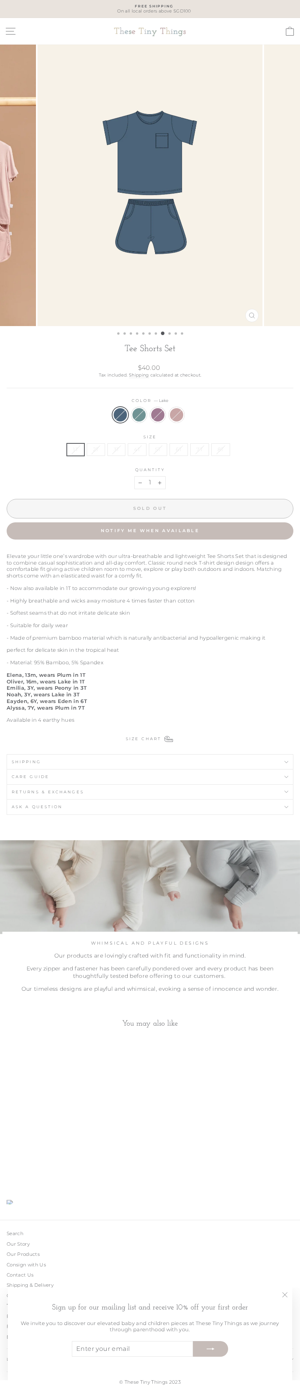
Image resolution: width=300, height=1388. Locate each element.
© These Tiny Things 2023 (150, 1382)
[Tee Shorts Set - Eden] (20, 1173)
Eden (139, 415)
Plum (158, 415)
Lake (120, 415)
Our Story (18, 1244)
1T (75, 449)
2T (96, 449)
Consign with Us (26, 1265)
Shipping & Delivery (30, 1285)
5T (158, 449)
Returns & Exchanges (48, 791)
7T (199, 449)
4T (137, 449)
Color (150, 400)
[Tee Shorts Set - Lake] (11, 1173)
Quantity (150, 469)
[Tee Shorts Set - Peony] (38, 1173)
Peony (176, 415)
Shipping (139, 375)
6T (179, 449)
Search (15, 1233)
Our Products (23, 1254)
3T (117, 449)
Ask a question (37, 806)
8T (221, 449)
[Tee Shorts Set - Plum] (29, 1173)
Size (150, 436)
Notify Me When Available (150, 530)
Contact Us (20, 1275)
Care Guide (30, 776)
